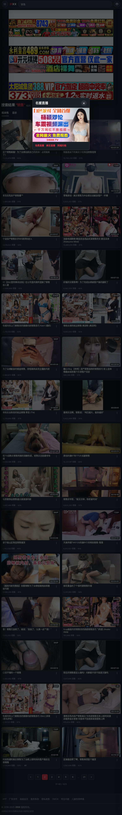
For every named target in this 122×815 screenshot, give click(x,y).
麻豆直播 (50, 145)
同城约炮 (61, 145)
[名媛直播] (61, 407)
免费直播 (39, 145)
